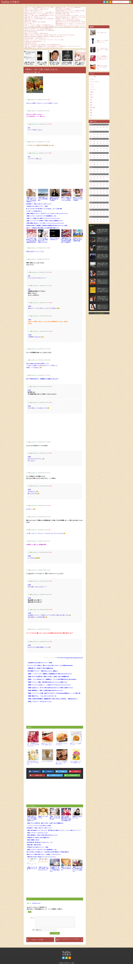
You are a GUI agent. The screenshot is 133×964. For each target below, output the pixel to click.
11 (103, 136)
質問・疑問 (92, 107)
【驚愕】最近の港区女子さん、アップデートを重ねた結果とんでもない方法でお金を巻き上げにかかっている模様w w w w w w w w (39, 13)
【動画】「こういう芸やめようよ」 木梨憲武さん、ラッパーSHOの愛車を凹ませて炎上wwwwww (51, 679)
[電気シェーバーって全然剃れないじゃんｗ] (93, 41)
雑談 (91, 112)
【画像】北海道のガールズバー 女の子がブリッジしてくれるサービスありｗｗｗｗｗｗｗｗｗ (70, 23)
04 (100, 127)
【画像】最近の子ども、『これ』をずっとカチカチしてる (41, 696)
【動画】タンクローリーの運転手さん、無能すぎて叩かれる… (36, 9)
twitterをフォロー (56, 775)
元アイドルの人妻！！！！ (29, 23)
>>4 (29, 156)
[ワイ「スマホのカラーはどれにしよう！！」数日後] (93, 49)
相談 (91, 105)
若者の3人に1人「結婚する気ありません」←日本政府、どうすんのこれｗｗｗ (44, 854)
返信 (30, 911)
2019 (91, 174)
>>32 (29, 598)
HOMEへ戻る (38, 775)
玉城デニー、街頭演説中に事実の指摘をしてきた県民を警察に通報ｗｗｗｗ (42, 228)
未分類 (91, 97)
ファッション (93, 89)
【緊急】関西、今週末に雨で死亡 (34, 844)
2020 (91, 167)
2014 (91, 209)
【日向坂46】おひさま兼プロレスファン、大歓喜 (37, 206)
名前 (33, 930)
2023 (91, 146)
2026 (91, 124)
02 (94, 127)
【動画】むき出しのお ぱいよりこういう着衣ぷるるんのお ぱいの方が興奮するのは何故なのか (70, 21)
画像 (91, 102)
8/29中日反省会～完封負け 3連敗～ (62, 13)
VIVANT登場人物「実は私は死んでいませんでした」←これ (67, 12)
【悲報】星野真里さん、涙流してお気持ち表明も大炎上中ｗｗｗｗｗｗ (45, 690)
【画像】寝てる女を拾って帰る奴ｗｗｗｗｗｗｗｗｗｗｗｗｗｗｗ (41, 856)
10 (100, 136)
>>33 (29, 613)
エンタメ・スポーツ (94, 81)
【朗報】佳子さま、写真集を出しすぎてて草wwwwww (35, 21)
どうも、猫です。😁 (101, 32)
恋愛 (91, 94)
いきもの (92, 79)
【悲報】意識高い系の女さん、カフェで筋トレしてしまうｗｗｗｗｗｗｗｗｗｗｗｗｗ (70, 25)
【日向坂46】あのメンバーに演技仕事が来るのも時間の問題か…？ (68, 20)
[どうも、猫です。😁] (93, 32)
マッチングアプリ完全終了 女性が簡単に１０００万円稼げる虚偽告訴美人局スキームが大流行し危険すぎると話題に (39, 26)
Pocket (76, 771)
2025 (91, 131)
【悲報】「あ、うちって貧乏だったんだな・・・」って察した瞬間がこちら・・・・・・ (39, 12)
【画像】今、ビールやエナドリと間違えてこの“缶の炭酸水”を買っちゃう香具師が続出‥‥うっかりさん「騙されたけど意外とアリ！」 (39, 25)
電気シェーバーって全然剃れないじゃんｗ (102, 41)
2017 (91, 188)
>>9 (29, 289)
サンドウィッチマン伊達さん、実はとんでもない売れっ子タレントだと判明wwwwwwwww (50, 665)
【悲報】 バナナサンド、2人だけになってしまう (39, 701)
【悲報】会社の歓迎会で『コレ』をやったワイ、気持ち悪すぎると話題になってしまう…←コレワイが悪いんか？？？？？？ (70, 10)
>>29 (29, 556)
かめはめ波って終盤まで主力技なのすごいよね (33, 10)
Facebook (35, 771)
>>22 (29, 456)
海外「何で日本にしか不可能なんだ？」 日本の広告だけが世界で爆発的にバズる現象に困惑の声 (48, 852)
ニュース (92, 86)
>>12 (29, 390)
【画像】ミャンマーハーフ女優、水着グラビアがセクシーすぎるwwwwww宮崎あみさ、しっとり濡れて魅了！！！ (55, 693)
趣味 (91, 110)
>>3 (29, 127)
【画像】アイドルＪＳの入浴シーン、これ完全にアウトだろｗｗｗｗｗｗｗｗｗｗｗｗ (49, 685)
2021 (91, 160)
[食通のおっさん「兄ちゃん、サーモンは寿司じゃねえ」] (93, 67)
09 (97, 136)
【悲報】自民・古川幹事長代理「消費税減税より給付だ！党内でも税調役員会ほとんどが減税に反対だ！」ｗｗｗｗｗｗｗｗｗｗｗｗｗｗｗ (52, 46)
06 (107, 127)
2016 (91, 195)
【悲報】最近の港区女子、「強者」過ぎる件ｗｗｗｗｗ (35, 38)
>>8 (29, 276)
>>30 (29, 584)
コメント (32, 918)
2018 (91, 181)
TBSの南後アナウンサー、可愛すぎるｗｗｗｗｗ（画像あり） (43, 671)
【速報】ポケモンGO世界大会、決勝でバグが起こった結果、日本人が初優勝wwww (48, 676)
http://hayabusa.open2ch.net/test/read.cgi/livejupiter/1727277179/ (70, 657)
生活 (91, 99)
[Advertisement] (55, 178)
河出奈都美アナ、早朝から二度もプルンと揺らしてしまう (67, 18)
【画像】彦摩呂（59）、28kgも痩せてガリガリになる (35, 17)
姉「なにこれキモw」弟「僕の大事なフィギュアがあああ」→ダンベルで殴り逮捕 (70, 15)
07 (91, 129)
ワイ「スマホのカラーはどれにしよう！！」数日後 (102, 49)
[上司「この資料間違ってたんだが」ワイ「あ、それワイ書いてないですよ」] (93, 58)
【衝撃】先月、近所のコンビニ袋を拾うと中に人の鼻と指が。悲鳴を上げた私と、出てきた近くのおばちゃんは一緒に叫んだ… (49, 35)
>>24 (29, 489)
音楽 (91, 115)
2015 (91, 202)
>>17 (29, 319)
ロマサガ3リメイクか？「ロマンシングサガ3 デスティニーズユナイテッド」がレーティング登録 (43, 39)
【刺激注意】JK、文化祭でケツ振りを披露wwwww (40, 668)
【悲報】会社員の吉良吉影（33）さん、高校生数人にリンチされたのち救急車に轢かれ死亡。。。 (70, 17)
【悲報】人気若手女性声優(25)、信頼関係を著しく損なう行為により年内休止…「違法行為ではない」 (52, 698)
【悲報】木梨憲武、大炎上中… (30, 20)
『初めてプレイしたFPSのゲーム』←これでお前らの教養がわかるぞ (38, 28)
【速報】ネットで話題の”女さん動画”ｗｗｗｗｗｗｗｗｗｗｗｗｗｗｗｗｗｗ (43, 218)
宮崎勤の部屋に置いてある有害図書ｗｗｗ (63, 9)
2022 (91, 153)
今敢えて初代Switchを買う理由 (30, 31)
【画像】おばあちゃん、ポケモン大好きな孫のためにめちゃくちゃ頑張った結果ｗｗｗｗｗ (50, 687)
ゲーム (91, 84)
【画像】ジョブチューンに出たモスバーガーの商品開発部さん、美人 (41, 216)
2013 (91, 216)
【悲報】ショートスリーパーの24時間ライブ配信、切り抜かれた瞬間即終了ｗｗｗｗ (44, 220)
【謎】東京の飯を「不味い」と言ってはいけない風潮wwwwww (67, 7)
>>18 (29, 645)
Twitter (62, 771)
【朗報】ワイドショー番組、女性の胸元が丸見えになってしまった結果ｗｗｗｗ (39, 7)
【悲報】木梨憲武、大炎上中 (33, 840)
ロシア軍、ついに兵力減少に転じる (34, 211)
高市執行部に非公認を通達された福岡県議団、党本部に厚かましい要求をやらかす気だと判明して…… (44, 36)
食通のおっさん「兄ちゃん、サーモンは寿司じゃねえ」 (102, 67)
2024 (91, 139)
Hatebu (49, 771)
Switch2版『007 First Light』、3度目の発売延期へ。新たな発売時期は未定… (39, 30)
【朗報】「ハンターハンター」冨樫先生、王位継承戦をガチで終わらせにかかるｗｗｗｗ (49, 673)
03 (97, 127)
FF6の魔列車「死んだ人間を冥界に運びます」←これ (34, 41)
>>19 (29, 334)
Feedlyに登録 (73, 775)
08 (94, 129)
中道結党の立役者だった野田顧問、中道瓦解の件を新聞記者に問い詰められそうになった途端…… (47, 225)
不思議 (91, 92)
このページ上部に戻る (99, 313)
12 (107, 136)
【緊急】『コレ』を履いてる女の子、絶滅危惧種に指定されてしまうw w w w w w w (39, 15)
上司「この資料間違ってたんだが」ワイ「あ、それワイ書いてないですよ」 (102, 58)
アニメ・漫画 (93, 76)
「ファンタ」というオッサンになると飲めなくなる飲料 (39, 825)
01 (91, 127)
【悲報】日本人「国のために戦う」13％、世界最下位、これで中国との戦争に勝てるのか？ (42, 44)
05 (103, 127)
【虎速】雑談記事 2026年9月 (30, 43)
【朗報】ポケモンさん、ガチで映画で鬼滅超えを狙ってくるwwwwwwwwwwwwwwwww (39, 18)
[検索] (130, 2)
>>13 (29, 306)
